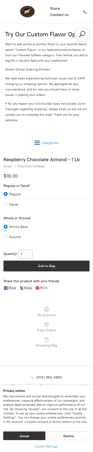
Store (55, 8)
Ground (15, 237)
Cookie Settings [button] (46, 446)
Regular (15, 194)
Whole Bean (18, 227)
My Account (46, 315)
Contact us (59, 15)
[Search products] (82, 34)
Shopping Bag (46, 345)
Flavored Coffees (31, 166)
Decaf (13, 204)
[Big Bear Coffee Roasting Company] (27, 11)
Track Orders (46, 330)
